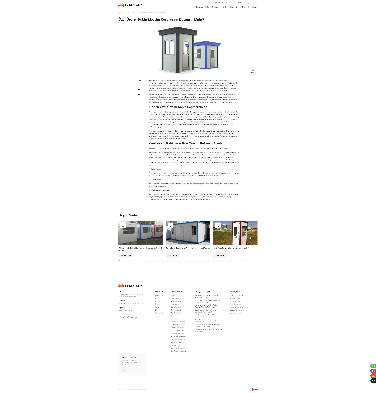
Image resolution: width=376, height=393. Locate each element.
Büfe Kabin (174, 316)
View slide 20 (167, 260)
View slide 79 (203, 261)
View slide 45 (231, 260)
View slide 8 (137, 260)
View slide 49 (241, 260)
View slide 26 (182, 260)
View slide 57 (147, 261)
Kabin (207, 7)
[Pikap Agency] (255, 389)
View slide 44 (228, 260)
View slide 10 (142, 260)
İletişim (255, 7)
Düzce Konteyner (236, 310)
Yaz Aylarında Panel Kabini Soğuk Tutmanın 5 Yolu (206, 321)
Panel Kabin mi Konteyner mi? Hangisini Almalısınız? (208, 330)
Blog (237, 7)
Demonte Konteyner (178, 348)
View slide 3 (124, 260)
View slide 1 (119, 260)
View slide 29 (190, 260)
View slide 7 (134, 260)
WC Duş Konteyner (177, 330)
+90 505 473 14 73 (219, 3)
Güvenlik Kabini (176, 307)
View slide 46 (233, 260)
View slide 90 (231, 261)
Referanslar (246, 7)
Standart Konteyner (177, 328)
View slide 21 (170, 260)
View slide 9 (139, 260)
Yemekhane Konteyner (178, 336)
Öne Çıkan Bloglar (202, 292)
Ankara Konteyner (236, 298)
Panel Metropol (176, 304)
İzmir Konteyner (235, 304)
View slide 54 (254, 260)
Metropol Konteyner (178, 333)
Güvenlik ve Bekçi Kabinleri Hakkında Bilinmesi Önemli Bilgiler (207, 326)
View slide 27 (185, 260)
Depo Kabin (175, 319)
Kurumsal (199, 7)
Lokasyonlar (235, 292)
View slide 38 (213, 260)
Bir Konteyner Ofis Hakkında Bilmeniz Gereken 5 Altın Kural (207, 301)
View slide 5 (129, 260)
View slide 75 (193, 261)
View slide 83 (213, 261)
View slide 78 (200, 261)
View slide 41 (221, 260)
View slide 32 (198, 260)
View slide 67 (172, 261)
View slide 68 (175, 261)
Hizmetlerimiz (176, 292)
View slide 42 (223, 260)
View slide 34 (203, 260)
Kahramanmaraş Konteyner (239, 307)
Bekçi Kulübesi (176, 310)
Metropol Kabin (176, 301)
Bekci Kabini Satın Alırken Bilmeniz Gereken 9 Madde (206, 316)
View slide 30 (193, 260)
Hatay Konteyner (236, 301)
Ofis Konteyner (176, 345)
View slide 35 (205, 260)
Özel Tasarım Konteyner (179, 351)
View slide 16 (157, 260)
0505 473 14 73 (124, 303)
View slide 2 (121, 260)
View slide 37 (210, 260)
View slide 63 (162, 261)
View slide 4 (126, 260)
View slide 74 (190, 261)
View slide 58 (149, 261)
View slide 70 (180, 261)
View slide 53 (251, 260)
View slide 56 (144, 261)
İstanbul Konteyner (236, 295)
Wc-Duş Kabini (176, 313)
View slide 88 (226, 261)
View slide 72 (185, 261)
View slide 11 (144, 260)
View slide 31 (195, 260)
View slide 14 (152, 260)
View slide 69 (177, 261)
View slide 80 (205, 261)
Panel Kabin (175, 298)
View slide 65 (167, 261)
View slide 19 (165, 260)
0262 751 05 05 (236, 3)
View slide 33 (200, 260)
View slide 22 (172, 260)
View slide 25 (180, 260)
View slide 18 (162, 260)
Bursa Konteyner (236, 313)
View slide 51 (246, 260)
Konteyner (215, 7)
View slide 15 (154, 260)
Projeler (224, 7)
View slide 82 (210, 261)
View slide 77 (198, 261)
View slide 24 (177, 260)
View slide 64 (165, 261)
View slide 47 (236, 260)
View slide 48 (238, 260)
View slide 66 (170, 261)
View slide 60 (154, 261)
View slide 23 (175, 260)
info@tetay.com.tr (252, 3)
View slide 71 (182, 261)
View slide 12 (147, 260)
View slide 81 (208, 261)
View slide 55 (256, 260)
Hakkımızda (159, 295)
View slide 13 (149, 260)
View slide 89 (228, 261)
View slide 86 (221, 261)
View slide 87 (223, 261)
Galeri (232, 7)
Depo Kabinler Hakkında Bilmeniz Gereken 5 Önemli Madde (206, 311)
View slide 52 (249, 260)
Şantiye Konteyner (177, 342)
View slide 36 (208, 260)
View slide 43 (226, 260)
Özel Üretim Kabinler (178, 322)
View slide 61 (157, 261)
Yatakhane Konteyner (178, 339)
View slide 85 (218, 261)
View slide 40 (218, 260)
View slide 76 (195, 261)
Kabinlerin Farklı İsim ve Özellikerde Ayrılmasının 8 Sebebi (206, 296)
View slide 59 (152, 261)
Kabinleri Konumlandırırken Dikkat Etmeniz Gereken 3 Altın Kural (206, 306)
